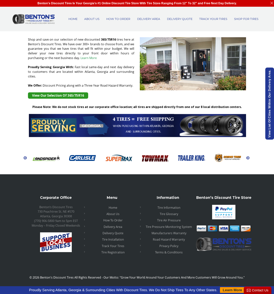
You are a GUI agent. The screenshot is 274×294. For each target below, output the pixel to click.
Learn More (89, 58)
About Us (112, 214)
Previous (25, 158)
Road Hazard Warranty (169, 239)
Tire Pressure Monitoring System (169, 227)
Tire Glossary (169, 214)
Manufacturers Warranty (169, 233)
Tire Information (169, 208)
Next (248, 158)
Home (113, 208)
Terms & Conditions (169, 252)
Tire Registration (113, 252)
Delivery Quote (113, 233)
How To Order (113, 220)
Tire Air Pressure (169, 220)
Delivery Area (113, 227)
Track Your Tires (113, 246)
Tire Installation (113, 239)
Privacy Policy (168, 246)
